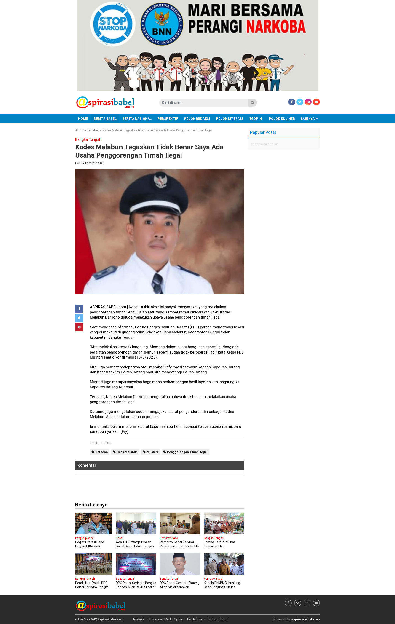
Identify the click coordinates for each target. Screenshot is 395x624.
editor (108, 443)
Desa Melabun (127, 452)
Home (83, 119)
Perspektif (167, 119)
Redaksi (139, 619)
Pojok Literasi (229, 119)
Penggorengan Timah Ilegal (187, 452)
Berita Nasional (137, 119)
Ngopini (256, 119)
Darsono (101, 452)
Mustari (152, 452)
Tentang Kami (217, 619)
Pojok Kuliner (282, 119)
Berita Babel (105, 119)
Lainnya (308, 119)
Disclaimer (194, 619)
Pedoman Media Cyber (165, 619)
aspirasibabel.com (305, 619)
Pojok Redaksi (197, 119)
